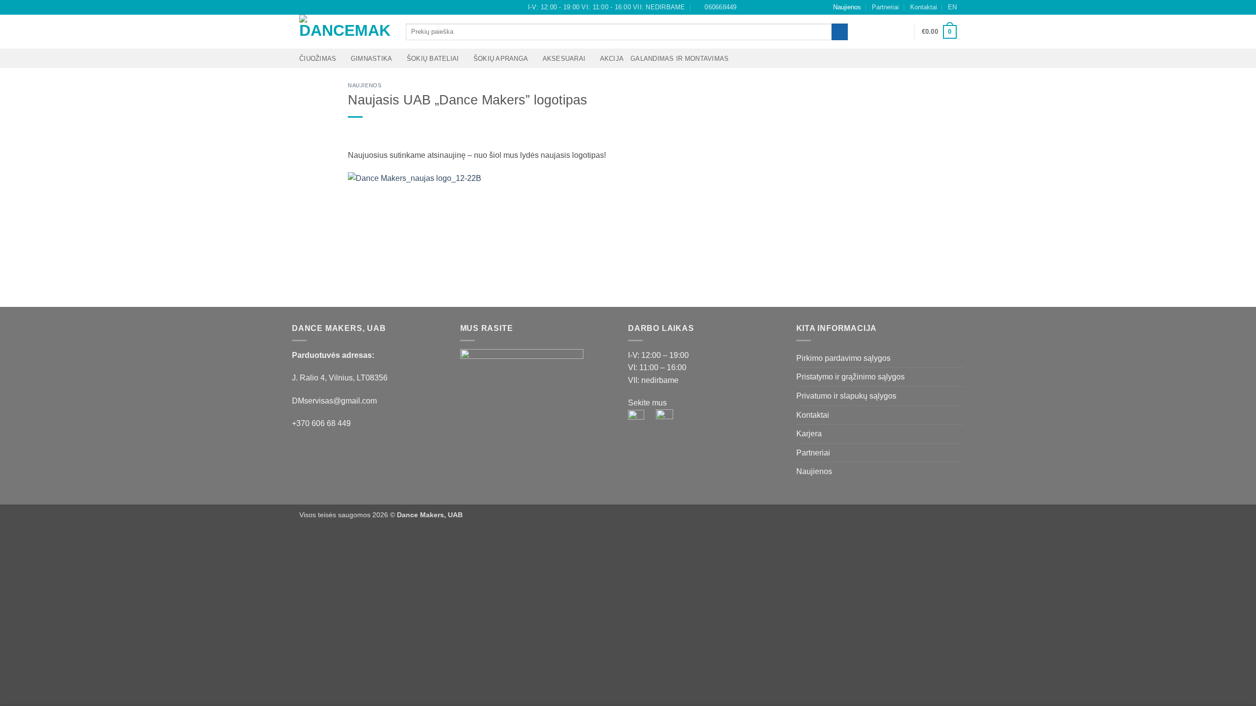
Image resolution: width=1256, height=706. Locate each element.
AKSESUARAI (564, 58)
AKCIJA (612, 58)
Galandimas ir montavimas (679, 58)
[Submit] (840, 32)
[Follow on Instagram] (313, 7)
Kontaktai (923, 7)
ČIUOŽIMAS (317, 58)
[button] (902, 32)
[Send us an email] (323, 7)
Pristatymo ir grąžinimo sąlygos (850, 377)
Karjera (809, 433)
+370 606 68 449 (321, 423)
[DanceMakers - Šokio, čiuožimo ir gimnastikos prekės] (345, 32)
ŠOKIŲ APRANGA (500, 58)
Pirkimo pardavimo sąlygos (843, 358)
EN (952, 7)
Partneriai (885, 7)
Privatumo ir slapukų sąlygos (846, 396)
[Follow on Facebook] (304, 7)
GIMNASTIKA (371, 58)
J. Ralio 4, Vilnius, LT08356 (340, 378)
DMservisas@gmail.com (334, 401)
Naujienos (847, 7)
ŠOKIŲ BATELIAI (433, 58)
